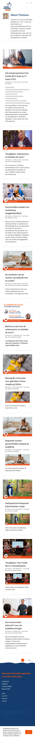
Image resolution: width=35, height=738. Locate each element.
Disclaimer (21, 713)
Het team (4, 698)
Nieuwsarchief (6, 689)
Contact (4, 701)
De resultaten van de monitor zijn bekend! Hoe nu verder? (16, 277)
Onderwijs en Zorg (12, 217)
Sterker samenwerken (22, 285)
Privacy (28, 713)
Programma (5, 681)
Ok (28, 732)
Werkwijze (5, 684)
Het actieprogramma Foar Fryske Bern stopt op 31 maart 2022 (17, 76)
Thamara (9, 82)
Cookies (6, 715)
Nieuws (10, 83)
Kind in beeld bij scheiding (14, 161)
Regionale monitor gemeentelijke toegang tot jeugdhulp (17, 444)
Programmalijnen (7, 686)
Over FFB (4, 696)
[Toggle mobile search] (27, 3)
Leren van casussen (13, 511)
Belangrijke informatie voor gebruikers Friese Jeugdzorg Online (15, 381)
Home (3, 693)
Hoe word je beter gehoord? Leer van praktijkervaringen (13, 625)
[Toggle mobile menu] (31, 3)
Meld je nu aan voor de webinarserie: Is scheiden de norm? (16, 329)
